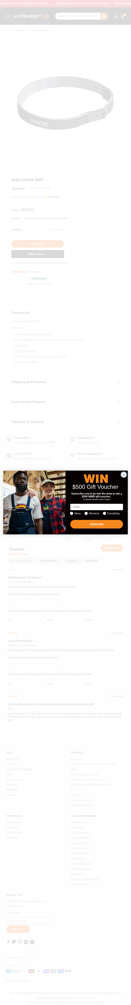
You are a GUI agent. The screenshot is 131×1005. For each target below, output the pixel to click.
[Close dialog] (124, 474)
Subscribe (97, 524)
